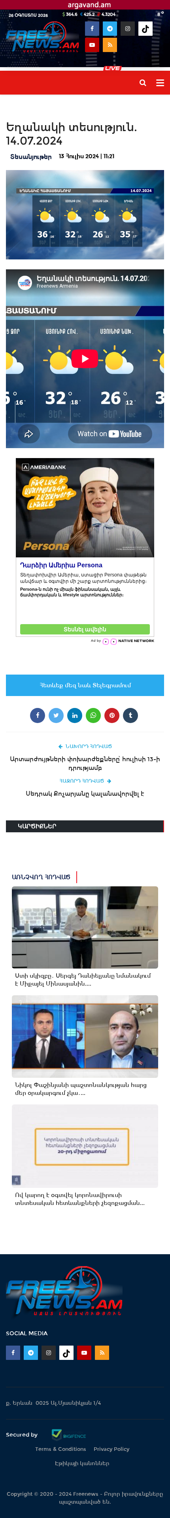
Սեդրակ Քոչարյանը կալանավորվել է (85, 793)
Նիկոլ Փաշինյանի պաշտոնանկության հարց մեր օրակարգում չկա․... (81, 1088)
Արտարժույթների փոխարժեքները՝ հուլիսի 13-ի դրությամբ (85, 763)
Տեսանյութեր (31, 157)
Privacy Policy (111, 1449)
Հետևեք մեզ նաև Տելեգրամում (85, 685)
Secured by (22, 1434)
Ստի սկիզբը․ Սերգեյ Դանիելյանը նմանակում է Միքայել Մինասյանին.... (83, 979)
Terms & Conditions (60, 1449)
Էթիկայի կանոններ (82, 1463)
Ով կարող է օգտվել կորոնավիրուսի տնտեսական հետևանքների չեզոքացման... (80, 1199)
